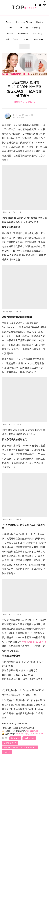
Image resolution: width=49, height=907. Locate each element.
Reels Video (38, 39)
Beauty (9, 22)
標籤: (5, 738)
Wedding (36, 28)
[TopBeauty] (24, 7)
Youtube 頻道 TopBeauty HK (29, 733)
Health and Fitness (24, 22)
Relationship (23, 33)
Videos (26, 39)
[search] (44, 2)
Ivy (17, 115)
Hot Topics (23, 28)
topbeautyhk (32, 731)
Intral (7, 752)
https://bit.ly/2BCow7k (34, 641)
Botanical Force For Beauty (20, 747)
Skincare (30, 102)
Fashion (10, 33)
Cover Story (37, 33)
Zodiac (16, 39)
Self (7, 39)
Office (11, 28)
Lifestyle (39, 22)
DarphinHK (10, 743)
